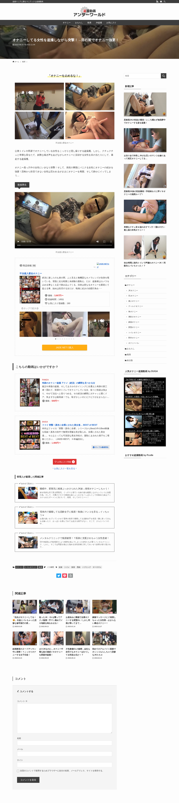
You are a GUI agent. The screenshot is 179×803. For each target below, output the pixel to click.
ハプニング (86, 567)
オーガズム (97, 567)
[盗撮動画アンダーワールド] (89, 11)
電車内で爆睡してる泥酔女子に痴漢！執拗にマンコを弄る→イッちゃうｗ (74, 513)
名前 (19, 738)
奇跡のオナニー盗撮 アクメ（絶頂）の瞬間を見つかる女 (68, 383)
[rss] (157, 1)
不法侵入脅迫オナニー (31, 273)
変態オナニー (133, 327)
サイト (20, 760)
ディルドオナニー (135, 306)
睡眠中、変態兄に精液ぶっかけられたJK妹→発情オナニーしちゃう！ (75, 488)
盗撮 (60, 567)
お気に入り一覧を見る (64, 468)
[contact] (161, 1)
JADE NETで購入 (65, 347)
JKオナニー (133, 291)
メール (20, 749)
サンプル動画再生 (102, 447)
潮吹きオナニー (134, 317)
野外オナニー (133, 338)
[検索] (164, 1)
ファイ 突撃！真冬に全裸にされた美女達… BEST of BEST (69, 425)
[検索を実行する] (163, 75)
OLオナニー (133, 296)
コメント (22, 701)
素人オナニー (133, 301)
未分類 (130, 360)
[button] (55, 338)
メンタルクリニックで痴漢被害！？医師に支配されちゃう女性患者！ (74, 538)
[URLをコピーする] (70, 575)
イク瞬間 (50, 567)
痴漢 (40, 567)
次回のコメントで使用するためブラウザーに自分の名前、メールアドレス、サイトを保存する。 (62, 771)
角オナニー (132, 312)
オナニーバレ (133, 343)
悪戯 (78, 567)
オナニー (19, 567)
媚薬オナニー (133, 322)
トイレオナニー (31, 567)
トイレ (66, 567)
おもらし (131, 348)
